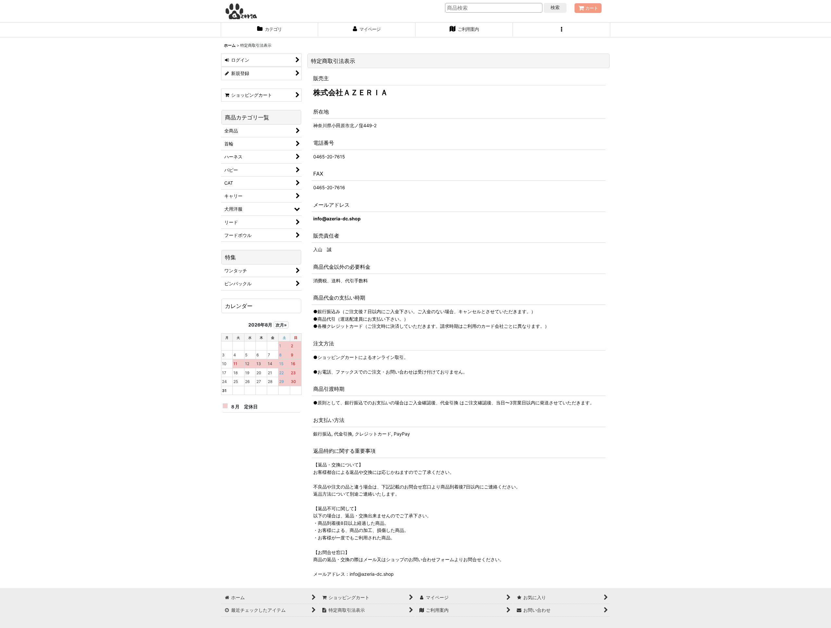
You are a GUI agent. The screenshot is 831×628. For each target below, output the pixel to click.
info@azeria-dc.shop (337, 218)
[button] (561, 30)
